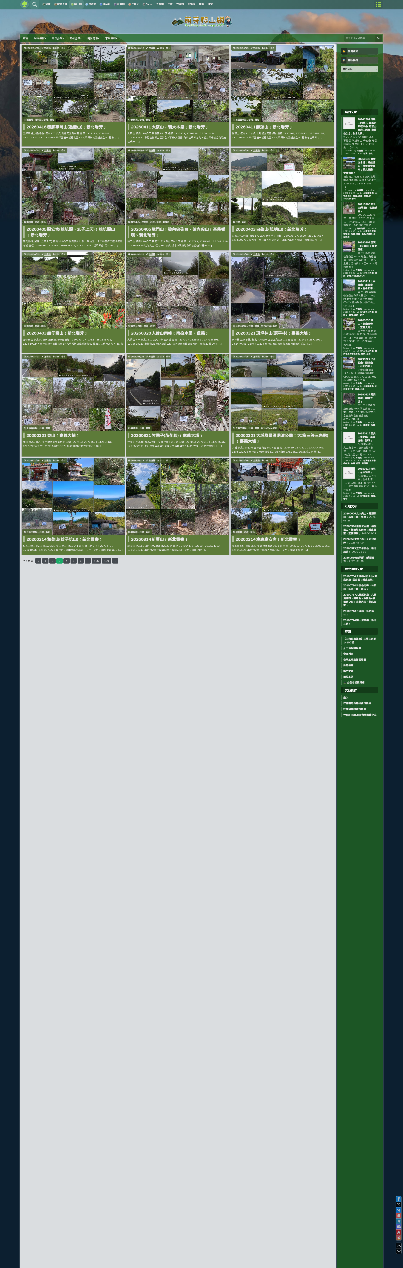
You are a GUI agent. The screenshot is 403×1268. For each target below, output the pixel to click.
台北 (371, 153)
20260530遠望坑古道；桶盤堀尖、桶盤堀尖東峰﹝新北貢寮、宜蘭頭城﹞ (359, 166)
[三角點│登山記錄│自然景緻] (201, 25)
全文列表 (348, 653)
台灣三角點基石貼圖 (354, 659)
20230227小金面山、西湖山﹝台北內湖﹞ (367, 362)
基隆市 (166, 222)
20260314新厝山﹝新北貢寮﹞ (159, 539)
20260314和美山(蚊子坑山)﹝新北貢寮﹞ (64, 539)
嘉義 (257, 326)
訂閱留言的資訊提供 (354, 709)
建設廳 (134, 532)
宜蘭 (366, 196)
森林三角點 (136, 326)
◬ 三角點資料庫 (352, 648)
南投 (152, 326)
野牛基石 (135, 222)
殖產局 (29, 120)
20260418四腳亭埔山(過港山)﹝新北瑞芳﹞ (66, 127)
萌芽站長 (361, 228)
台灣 (45, 120)
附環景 (365, 463)
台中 (362, 315)
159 (106, 561)
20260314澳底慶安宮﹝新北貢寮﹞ (268, 539)
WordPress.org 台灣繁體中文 (360, 714)
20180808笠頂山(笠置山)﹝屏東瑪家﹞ (367, 246)
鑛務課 (134, 120)
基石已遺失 (367, 234)
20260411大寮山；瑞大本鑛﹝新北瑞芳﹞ (170, 127)
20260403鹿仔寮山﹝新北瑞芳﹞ (57, 333)
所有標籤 (348, 665)
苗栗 (356, 315)
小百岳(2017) (358, 276)
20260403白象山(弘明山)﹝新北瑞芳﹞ (272, 229)
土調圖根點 (241, 120)
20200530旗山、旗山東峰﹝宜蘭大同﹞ (365, 324)
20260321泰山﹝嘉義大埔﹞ (53, 435)
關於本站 (348, 676)
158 (96, 561)
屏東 (349, 276)
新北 (52, 120)
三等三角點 (241, 326)
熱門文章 (348, 671)
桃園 (358, 234)
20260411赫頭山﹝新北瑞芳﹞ (264, 127)
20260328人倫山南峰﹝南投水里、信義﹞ (170, 333)
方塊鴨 (47, 48)
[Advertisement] (359, 90)
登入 (345, 697)
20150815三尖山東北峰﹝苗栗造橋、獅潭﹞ (367, 437)
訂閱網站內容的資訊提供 (357, 703)
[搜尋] (378, 38)
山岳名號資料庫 (355, 682)
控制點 (38, 120)
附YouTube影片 (269, 326)
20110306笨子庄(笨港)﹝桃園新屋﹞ (367, 207)
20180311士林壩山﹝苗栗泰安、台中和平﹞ (367, 285)
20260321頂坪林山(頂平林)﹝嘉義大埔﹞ (274, 333)
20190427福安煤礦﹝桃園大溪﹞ (367, 398)
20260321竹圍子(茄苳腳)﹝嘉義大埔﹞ (167, 435)
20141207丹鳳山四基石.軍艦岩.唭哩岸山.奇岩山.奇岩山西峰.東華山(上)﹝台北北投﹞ (360, 126)
